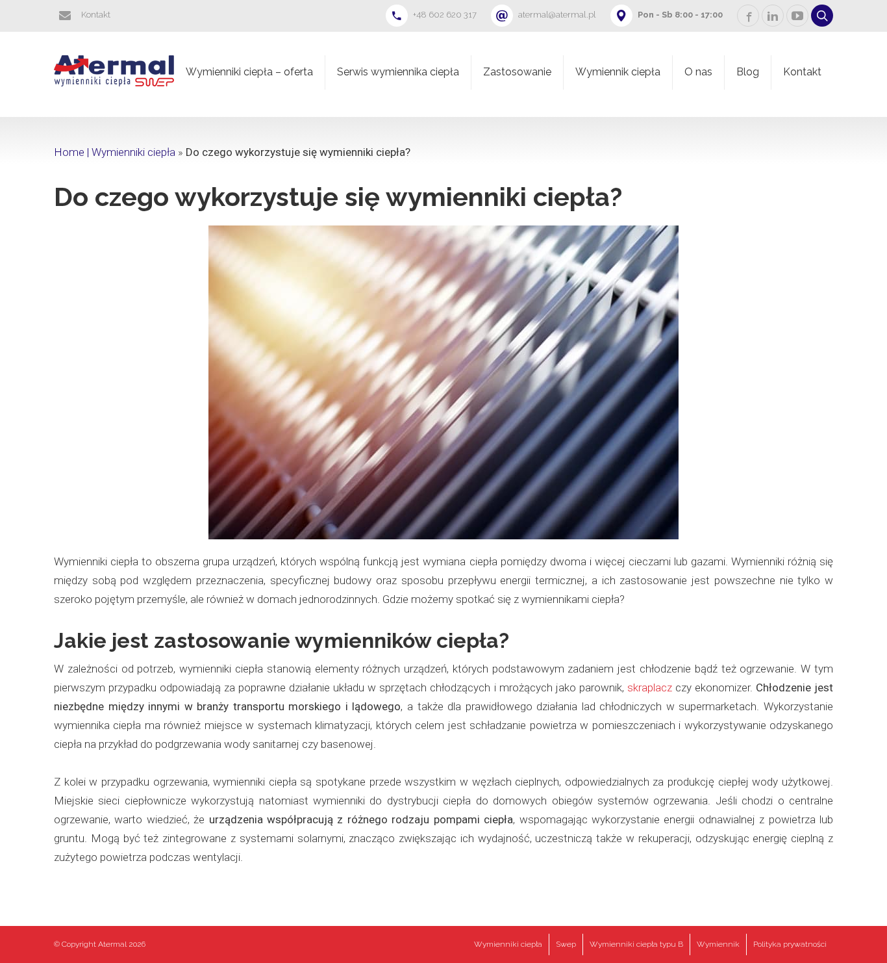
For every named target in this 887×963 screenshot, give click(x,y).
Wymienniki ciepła (508, 944)
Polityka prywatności (790, 944)
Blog (747, 72)
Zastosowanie (517, 72)
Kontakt (802, 72)
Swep (566, 944)
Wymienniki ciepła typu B (636, 944)
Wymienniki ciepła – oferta (249, 72)
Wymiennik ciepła (617, 72)
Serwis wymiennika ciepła (398, 72)
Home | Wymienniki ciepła (114, 152)
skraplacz (649, 687)
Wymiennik (718, 944)
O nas (698, 72)
